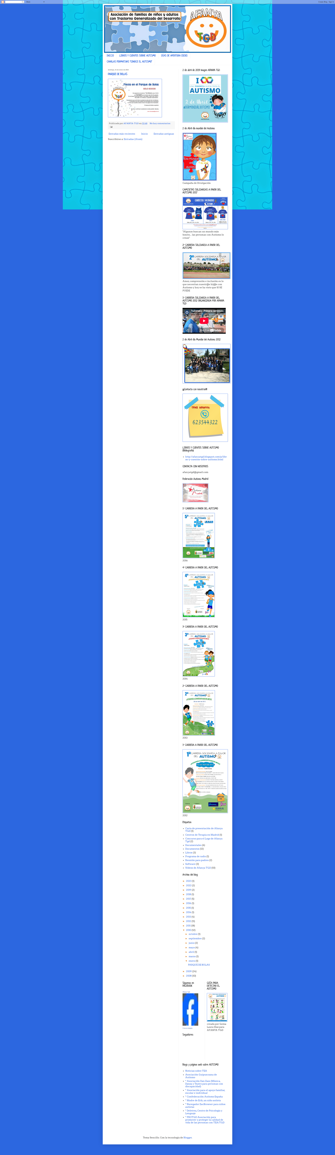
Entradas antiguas (164, 133)
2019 (189, 890)
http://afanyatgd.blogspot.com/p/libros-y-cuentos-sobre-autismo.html (206, 458)
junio (192, 943)
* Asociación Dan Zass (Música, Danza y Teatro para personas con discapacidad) (204, 1084)
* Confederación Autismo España (204, 1096)
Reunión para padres (197, 860)
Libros (188, 852)
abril (192, 952)
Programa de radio (195, 856)
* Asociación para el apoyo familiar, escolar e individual (205, 1091)
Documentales (193, 845)
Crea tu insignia (187, 1028)
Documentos (192, 848)
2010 (189, 930)
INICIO (110, 55)
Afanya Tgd (186, 992)
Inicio (144, 133)
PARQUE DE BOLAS (117, 74)
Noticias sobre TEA (196, 1071)
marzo (192, 956)
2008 (189, 975)
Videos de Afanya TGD (198, 867)
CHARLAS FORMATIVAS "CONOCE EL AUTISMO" (129, 61)
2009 (189, 971)
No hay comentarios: (160, 123)
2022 (189, 885)
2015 (188, 908)
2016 (189, 903)
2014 (189, 912)
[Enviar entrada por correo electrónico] (111, 126)
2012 (189, 921)
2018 (189, 894)
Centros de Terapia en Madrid (202, 834)
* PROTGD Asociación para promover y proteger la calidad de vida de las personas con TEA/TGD (204, 1120)
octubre (193, 934)
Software (190, 864)
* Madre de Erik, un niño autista (203, 1100)
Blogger (187, 1137)
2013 (189, 916)
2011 (188, 925)
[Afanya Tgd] (190, 1025)
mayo (192, 947)
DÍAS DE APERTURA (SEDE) (174, 55)
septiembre (195, 938)
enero (192, 961)
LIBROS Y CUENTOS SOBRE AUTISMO (137, 55)
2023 (189, 881)
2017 (189, 899)
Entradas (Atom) (133, 139)
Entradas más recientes (122, 133)
